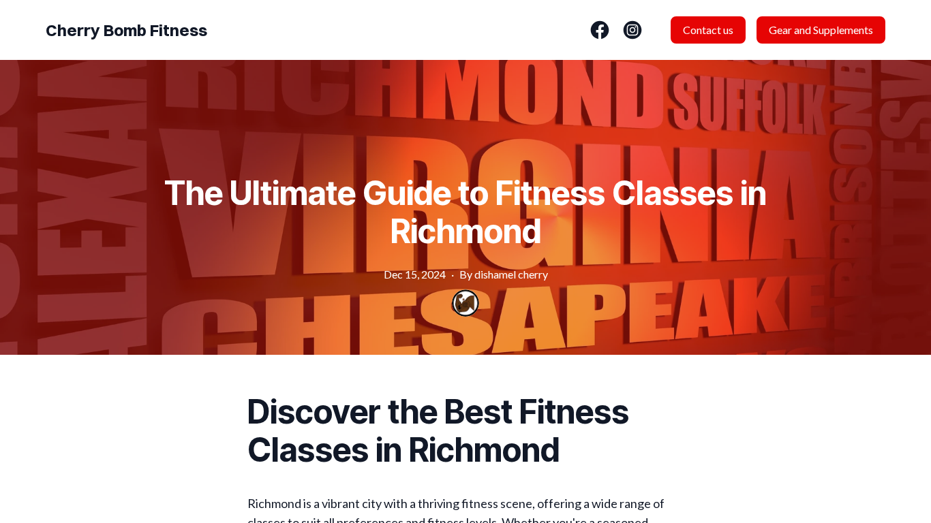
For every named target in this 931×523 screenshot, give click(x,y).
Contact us (708, 29)
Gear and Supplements (821, 29)
